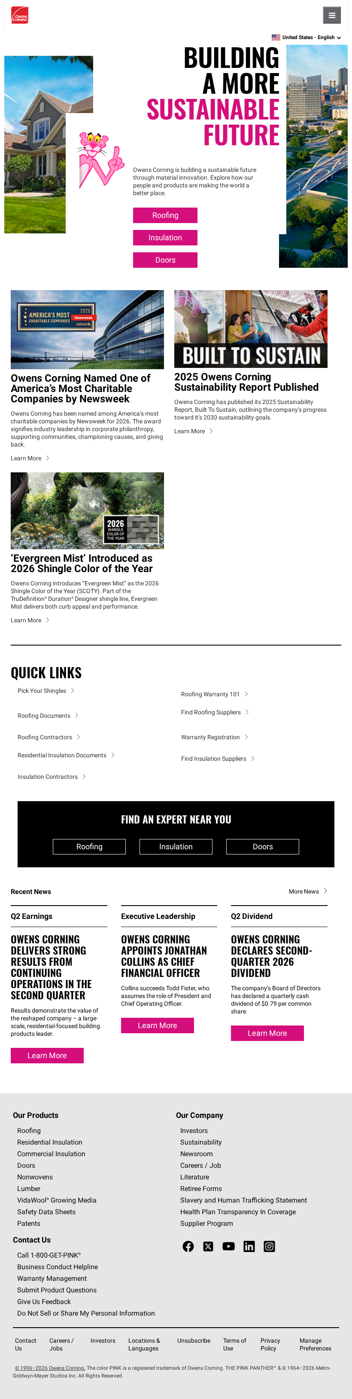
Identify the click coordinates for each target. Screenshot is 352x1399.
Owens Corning (19, 15)
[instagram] (269, 1247)
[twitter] (208, 1247)
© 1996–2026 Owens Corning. (50, 1368)
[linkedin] (249, 1247)
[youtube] (228, 1246)
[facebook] (188, 1247)
